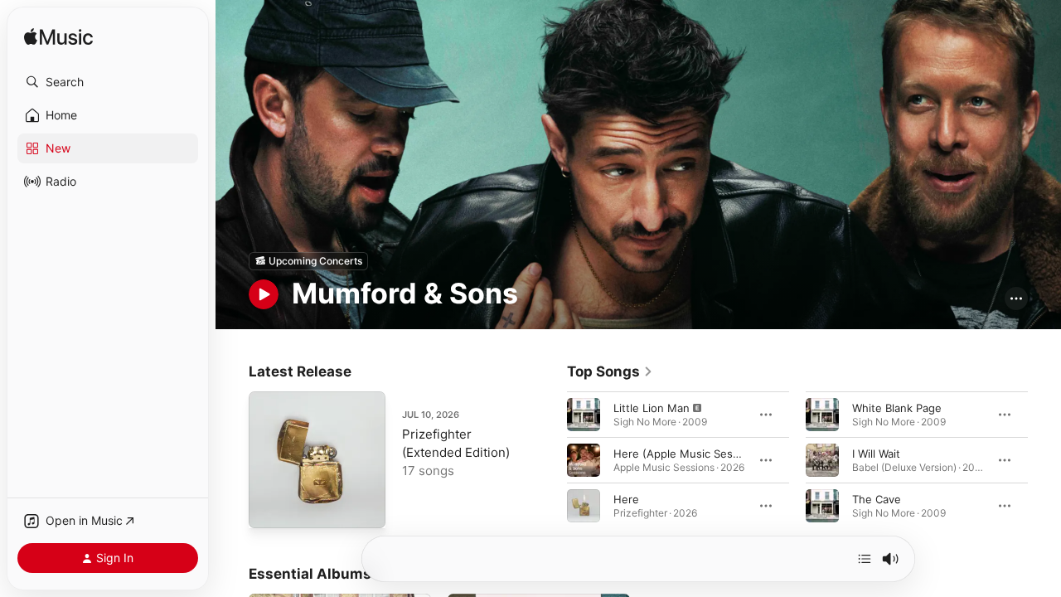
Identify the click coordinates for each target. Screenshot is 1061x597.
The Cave (876, 498)
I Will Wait (876, 452)
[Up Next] (864, 558)
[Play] (264, 294)
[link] (610, 371)
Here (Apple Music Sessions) (688, 452)
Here (626, 498)
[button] (107, 82)
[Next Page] (1044, 459)
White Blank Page (897, 407)
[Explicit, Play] (583, 413)
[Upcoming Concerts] (308, 261)
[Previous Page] (550, 459)
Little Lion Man (651, 407)
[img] (58, 37)
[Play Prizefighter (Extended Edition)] (269, 507)
